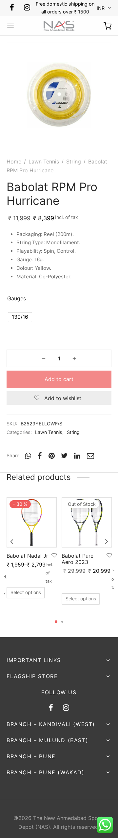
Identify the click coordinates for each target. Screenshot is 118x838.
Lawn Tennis (44, 161)
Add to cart (59, 379)
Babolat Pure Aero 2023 (77, 558)
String (73, 161)
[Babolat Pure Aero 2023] (86, 522)
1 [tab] (56, 621)
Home (14, 161)
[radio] (20, 317)
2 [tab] (62, 622)
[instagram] (27, 7)
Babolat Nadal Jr (27, 555)
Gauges (16, 298)
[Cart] (107, 26)
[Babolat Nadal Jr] (31, 522)
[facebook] (12, 7)
